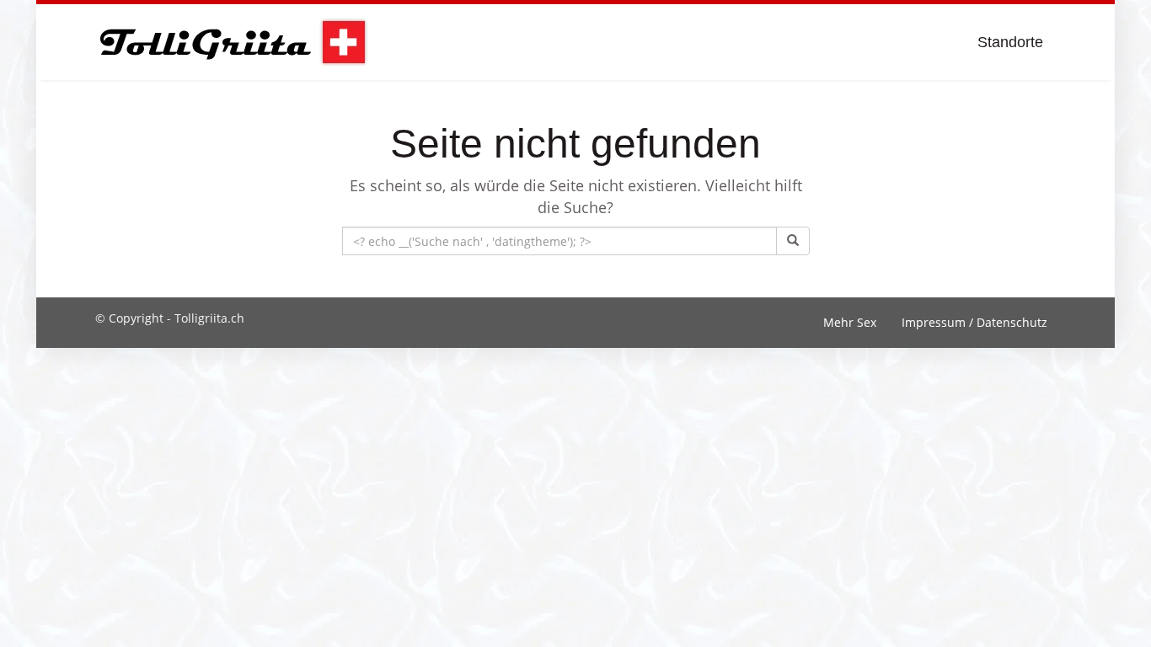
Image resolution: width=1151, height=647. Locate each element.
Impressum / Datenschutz (974, 322)
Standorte (1010, 42)
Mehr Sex (849, 322)
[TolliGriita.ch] (232, 42)
